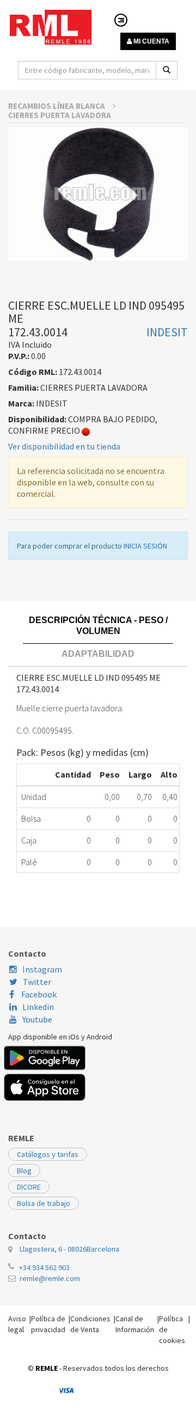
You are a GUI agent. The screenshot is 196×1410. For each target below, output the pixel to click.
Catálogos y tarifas (47, 1154)
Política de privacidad (48, 1324)
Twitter (37, 981)
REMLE (46, 1368)
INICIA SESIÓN (145, 546)
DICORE (29, 1187)
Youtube (37, 1019)
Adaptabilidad (98, 653)
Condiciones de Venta (90, 1324)
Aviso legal (17, 1324)
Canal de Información (134, 1324)
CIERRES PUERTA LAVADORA (59, 115)
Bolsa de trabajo (43, 1203)
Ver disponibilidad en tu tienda (64, 446)
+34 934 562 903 (44, 1267)
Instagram (42, 969)
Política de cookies (172, 1329)
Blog (24, 1170)
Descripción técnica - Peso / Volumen (98, 625)
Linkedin (38, 1006)
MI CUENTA (150, 41)
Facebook (38, 994)
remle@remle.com (50, 1278)
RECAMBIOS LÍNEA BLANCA (57, 106)
